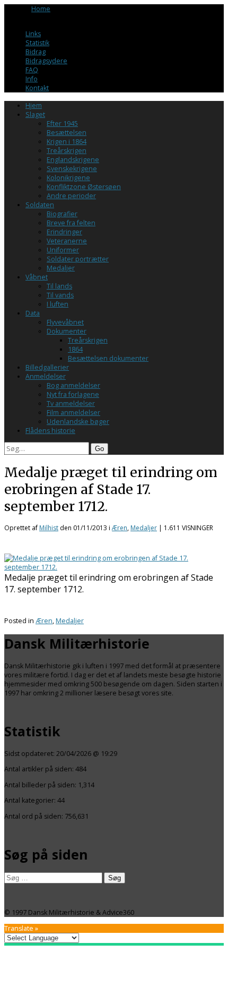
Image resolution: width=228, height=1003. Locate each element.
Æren (119, 527)
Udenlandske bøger (78, 421)
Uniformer (63, 249)
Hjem (33, 105)
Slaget (35, 114)
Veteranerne (67, 240)
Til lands (59, 286)
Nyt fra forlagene (73, 394)
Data (32, 313)
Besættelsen (66, 132)
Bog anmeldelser (73, 385)
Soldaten (39, 204)
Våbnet (36, 277)
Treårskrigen (66, 150)
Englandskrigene (73, 159)
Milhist (48, 527)
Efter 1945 (62, 123)
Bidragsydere (46, 60)
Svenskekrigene (72, 168)
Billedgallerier (47, 367)
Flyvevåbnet (65, 322)
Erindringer (64, 231)
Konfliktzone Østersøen (84, 186)
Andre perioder (71, 195)
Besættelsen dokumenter (108, 358)
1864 (75, 349)
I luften (57, 304)
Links (33, 33)
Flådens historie (50, 430)
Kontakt (37, 87)
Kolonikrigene (68, 177)
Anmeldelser (45, 376)
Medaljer (61, 268)
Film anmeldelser (73, 412)
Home (40, 8)
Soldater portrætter (78, 259)
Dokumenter (66, 331)
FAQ (31, 69)
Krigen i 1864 (66, 141)
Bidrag (35, 51)
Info (31, 78)
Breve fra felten (71, 222)
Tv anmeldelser (71, 403)
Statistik (37, 42)
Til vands (60, 295)
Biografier (62, 213)
